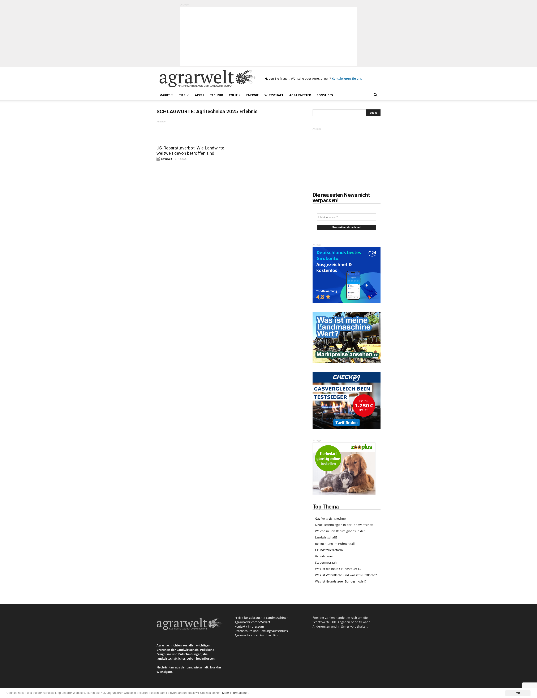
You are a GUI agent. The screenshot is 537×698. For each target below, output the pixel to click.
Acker (199, 95)
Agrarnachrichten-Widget (252, 622)
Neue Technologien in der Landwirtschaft (344, 525)
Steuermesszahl (326, 562)
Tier (182, 95)
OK (518, 693)
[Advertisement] (268, 36)
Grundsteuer (324, 556)
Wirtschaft (274, 95)
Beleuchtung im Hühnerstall (335, 544)
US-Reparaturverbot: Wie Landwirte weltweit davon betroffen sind (190, 150)
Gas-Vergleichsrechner (331, 518)
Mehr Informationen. (235, 692)
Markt (164, 95)
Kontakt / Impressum (249, 626)
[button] (375, 95)
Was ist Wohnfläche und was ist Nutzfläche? (346, 575)
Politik (234, 95)
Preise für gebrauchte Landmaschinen (261, 618)
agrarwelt (166, 158)
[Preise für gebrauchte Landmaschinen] (347, 362)
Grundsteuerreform (329, 550)
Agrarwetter (300, 95)
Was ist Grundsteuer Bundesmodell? (340, 581)
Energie (252, 95)
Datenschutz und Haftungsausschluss (261, 631)
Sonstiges (325, 95)
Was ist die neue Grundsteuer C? (338, 569)
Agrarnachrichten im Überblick (256, 635)
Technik (216, 95)
